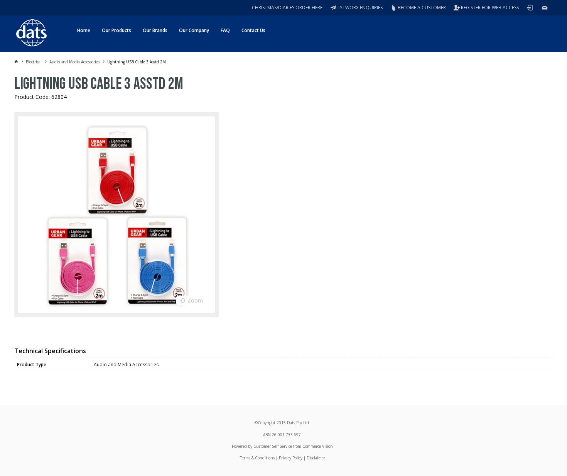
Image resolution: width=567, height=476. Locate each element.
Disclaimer (316, 458)
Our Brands (155, 30)
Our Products (116, 30)
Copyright (266, 422)
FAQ (225, 30)
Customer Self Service (272, 446)
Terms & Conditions (257, 458)
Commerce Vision (317, 446)
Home (83, 30)
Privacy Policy (290, 458)
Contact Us (253, 30)
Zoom (195, 300)
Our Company (194, 30)
